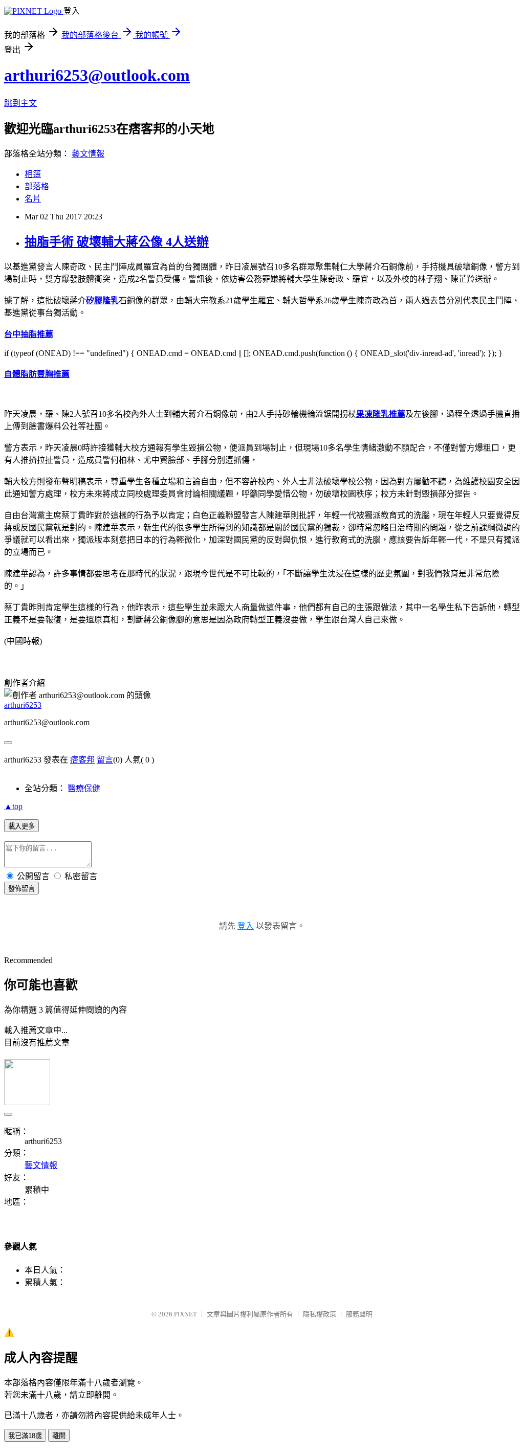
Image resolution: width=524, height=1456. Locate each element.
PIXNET (185, 1314)
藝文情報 (88, 153)
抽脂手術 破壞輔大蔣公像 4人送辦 (117, 242)
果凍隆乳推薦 (380, 414)
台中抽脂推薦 (28, 334)
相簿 (33, 174)
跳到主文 (20, 103)
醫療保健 (84, 788)
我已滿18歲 (25, 1436)
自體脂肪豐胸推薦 (37, 374)
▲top (13, 806)
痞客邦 (82, 759)
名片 (33, 198)
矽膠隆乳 (102, 300)
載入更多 (21, 826)
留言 (105, 759)
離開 (59, 1436)
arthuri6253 (22, 705)
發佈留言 (21, 888)
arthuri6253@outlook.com (97, 75)
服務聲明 (359, 1314)
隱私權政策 (319, 1314)
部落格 (37, 186)
